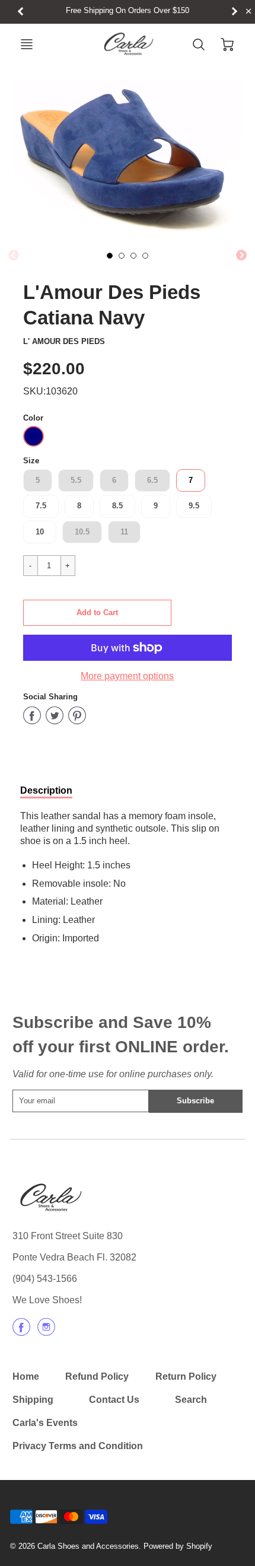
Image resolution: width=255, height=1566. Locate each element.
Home (25, 1376)
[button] (97, 613)
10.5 (82, 531)
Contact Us (114, 1400)
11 (124, 531)
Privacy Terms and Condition (77, 1446)
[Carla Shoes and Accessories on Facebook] (21, 1331)
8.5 (117, 505)
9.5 (194, 505)
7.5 (41, 505)
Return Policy (185, 1376)
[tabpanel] (110, 256)
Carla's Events (45, 1423)
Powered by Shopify (178, 1546)
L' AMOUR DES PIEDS (64, 341)
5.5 (76, 480)
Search (191, 1400)
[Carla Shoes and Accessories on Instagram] (46, 1331)
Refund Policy (97, 1376)
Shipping (32, 1400)
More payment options (127, 676)
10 (40, 531)
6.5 (152, 480)
